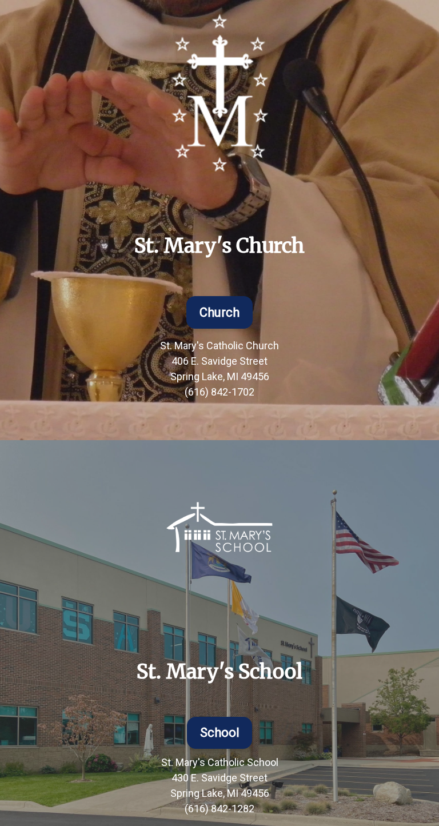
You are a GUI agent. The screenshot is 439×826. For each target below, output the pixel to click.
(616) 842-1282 (219, 809)
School (220, 732)
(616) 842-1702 (219, 392)
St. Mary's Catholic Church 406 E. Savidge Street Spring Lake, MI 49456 (219, 361)
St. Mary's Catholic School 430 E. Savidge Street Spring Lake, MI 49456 (219, 777)
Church (219, 312)
